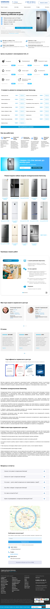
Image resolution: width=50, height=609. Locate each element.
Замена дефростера (5, 115)
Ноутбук (2, 588)
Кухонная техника (15, 590)
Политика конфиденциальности (26, 602)
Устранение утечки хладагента (32, 103)
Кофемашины (15, 579)
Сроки (26, 580)
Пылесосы (14, 577)
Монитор (14, 587)
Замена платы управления (31, 95)
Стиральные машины (3, 578)
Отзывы (37, 7)
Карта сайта (27, 587)
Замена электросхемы (30, 111)
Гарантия (26, 583)
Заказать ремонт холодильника (23, 27)
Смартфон (3, 585)
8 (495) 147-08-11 (14, 554)
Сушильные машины (16, 580)
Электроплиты (4, 582)
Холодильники (4, 579)
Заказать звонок (44, 2)
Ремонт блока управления (6, 119)
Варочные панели (4, 581)
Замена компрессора (5, 99)
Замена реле (28, 115)
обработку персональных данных (28, 544)
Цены (26, 579)
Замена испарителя (30, 107)
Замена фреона (4, 103)
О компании (27, 577)
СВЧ (13, 591)
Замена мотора (4, 123)
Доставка (16, 7)
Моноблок (14, 585)
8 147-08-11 (13, 571)
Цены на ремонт (27, 7)
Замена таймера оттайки (6, 111)
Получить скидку (37, 167)
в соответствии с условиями (14, 33)
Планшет (3, 590)
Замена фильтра (29, 99)
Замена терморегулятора (6, 107)
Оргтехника (3, 591)
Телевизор (3, 587)
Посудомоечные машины (15, 584)
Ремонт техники (4, 7)
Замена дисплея (4, 95)
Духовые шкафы (4, 584)
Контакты (47, 7)
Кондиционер (14, 588)
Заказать (22, 95)
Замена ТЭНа (29, 119)
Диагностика (27, 586)
